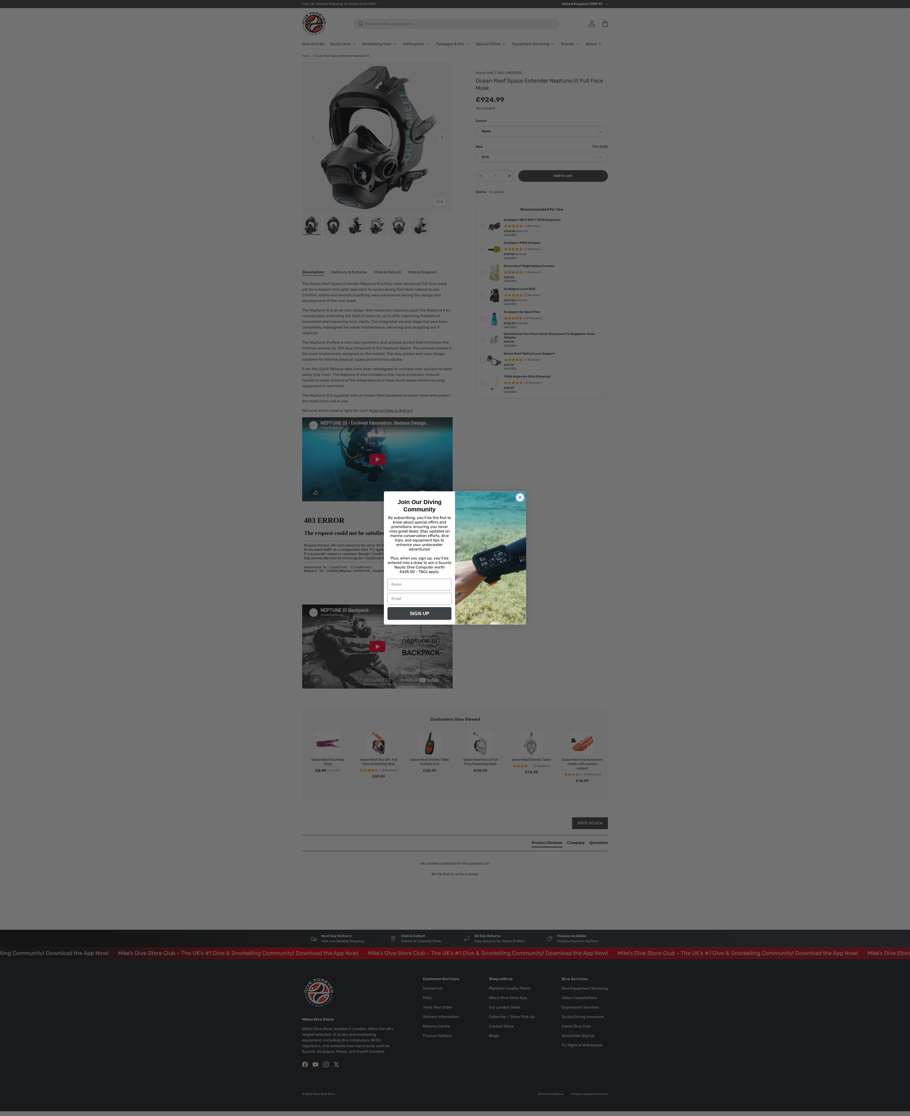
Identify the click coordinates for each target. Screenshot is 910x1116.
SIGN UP (419, 613)
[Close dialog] (520, 497)
